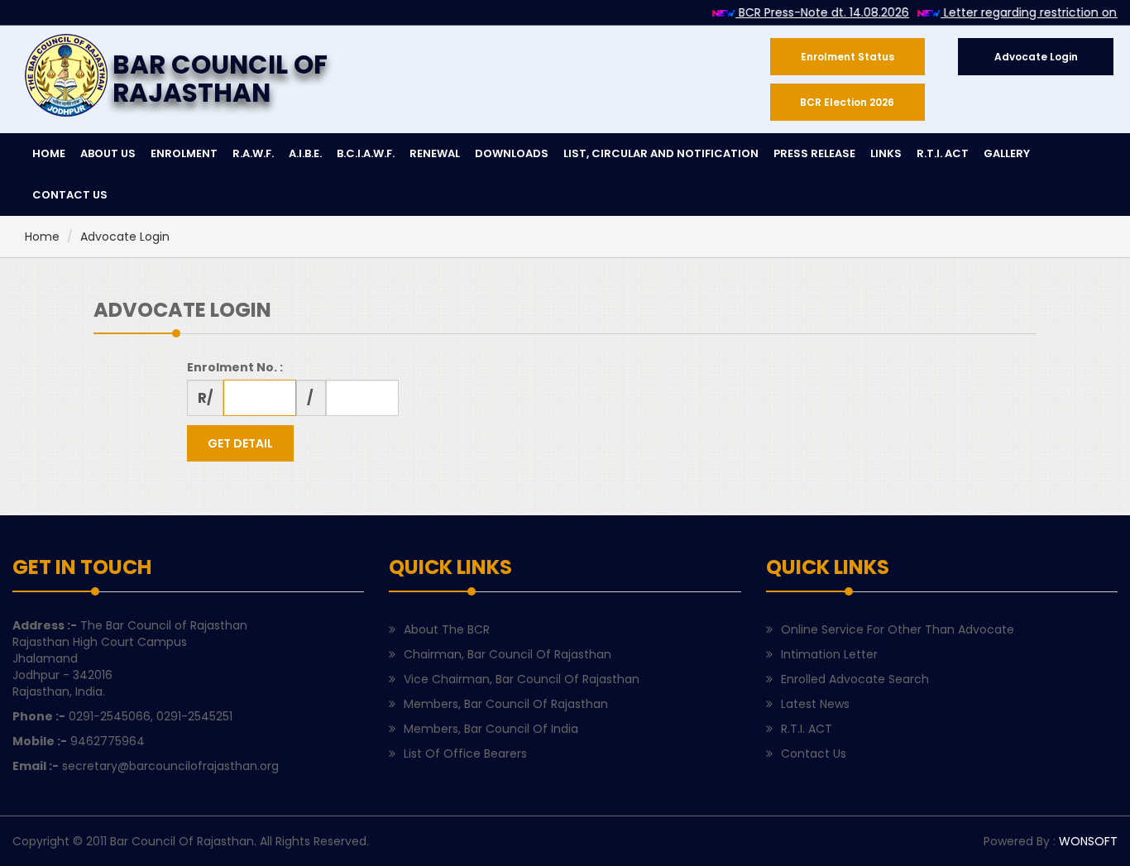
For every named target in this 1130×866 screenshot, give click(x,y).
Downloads (511, 153)
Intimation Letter (829, 654)
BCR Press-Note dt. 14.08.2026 (813, 12)
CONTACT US (70, 195)
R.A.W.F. (253, 153)
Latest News (815, 704)
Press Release (814, 153)
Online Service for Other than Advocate (897, 629)
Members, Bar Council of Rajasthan (506, 704)
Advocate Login (125, 236)
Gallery (1007, 153)
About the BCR (447, 629)
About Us (108, 153)
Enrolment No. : (235, 367)
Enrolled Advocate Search (855, 679)
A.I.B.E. (305, 153)
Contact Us (813, 753)
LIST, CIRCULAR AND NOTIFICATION (661, 153)
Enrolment (184, 153)
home (48, 153)
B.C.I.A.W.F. (366, 153)
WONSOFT (1088, 841)
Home (42, 236)
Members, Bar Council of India (491, 728)
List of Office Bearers (465, 753)
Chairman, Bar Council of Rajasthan (507, 654)
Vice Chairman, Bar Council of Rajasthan (521, 679)
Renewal (434, 153)
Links (886, 153)
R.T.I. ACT (943, 153)
